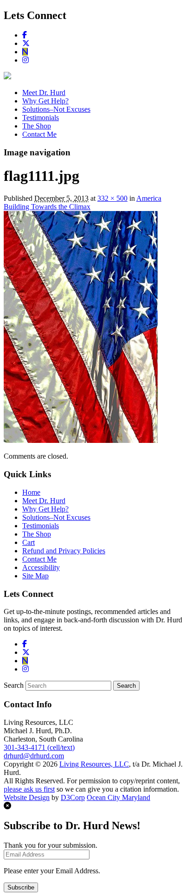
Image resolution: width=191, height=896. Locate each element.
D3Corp (73, 797)
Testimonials (40, 118)
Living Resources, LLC (94, 764)
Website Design (27, 797)
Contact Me (39, 134)
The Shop (36, 126)
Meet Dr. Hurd (43, 92)
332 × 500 (112, 198)
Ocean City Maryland (118, 797)
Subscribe (20, 887)
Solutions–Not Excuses (56, 109)
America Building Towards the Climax (82, 202)
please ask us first (29, 789)
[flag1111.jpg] (81, 440)
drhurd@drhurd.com (34, 756)
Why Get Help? (45, 101)
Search (14, 685)
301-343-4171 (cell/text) (39, 747)
